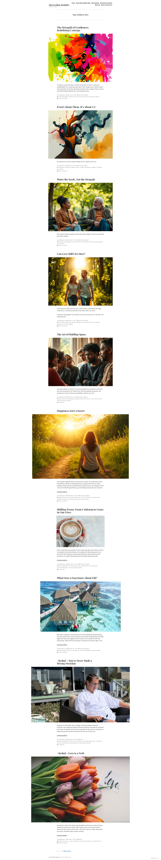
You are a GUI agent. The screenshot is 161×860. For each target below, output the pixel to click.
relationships (60, 324)
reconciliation (96, 322)
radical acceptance (61, 400)
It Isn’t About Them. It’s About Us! (76, 107)
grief (62, 398)
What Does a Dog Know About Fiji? (77, 578)
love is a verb (90, 398)
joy (79, 497)
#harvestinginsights (63, 566)
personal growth (91, 96)
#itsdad (60, 497)
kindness (71, 96)
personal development (70, 499)
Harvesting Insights (59, 4)
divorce (60, 322)
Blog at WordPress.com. (65, 857)
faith (59, 242)
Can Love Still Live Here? (71, 253)
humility (82, 167)
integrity (99, 167)
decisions (79, 741)
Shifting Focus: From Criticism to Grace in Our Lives (80, 511)
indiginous (94, 167)
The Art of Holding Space (71, 334)
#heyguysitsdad (62, 650)
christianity (72, 566)
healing (76, 398)
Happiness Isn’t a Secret (70, 410)
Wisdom (97, 96)
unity (58, 243)
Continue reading (62, 492)
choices (75, 741)
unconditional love (97, 841)
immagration (88, 167)
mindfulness (85, 242)
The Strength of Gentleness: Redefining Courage (73, 29)
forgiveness (68, 322)
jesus (79, 566)
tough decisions (82, 743)
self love (66, 324)
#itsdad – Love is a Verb (70, 753)
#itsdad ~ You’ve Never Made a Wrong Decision (74, 662)
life (74, 96)
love (77, 96)
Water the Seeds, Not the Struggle (76, 179)
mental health (82, 96)
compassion (61, 167)
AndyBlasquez (61, 95)
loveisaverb (89, 497)
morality (91, 242)
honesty (77, 167)
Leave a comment (62, 98)
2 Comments (61, 402)
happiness (65, 497)
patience (77, 650)
